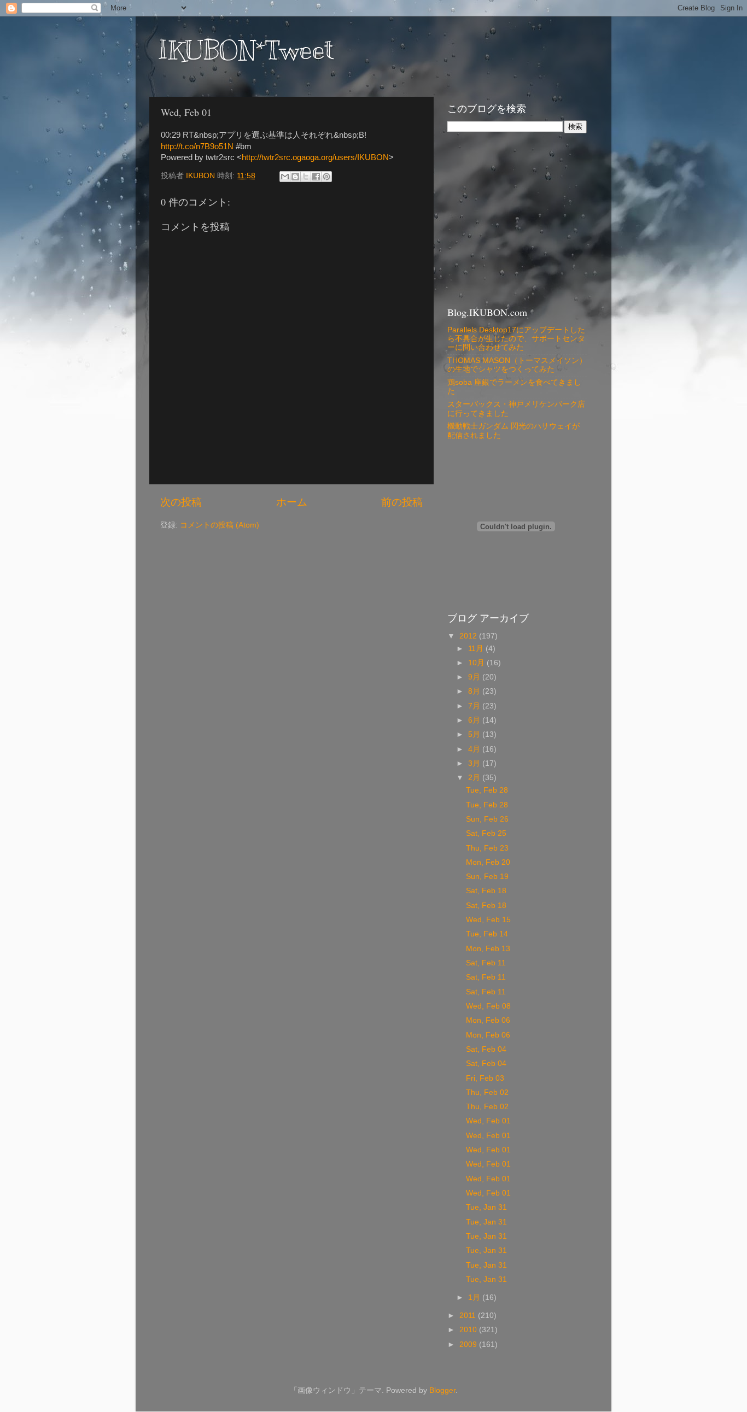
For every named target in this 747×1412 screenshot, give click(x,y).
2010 (469, 1330)
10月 (477, 663)
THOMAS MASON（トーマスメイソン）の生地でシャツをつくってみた (517, 364)
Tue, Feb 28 (487, 790)
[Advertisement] (515, 218)
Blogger (442, 1390)
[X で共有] (305, 176)
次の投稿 (181, 502)
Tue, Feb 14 (487, 934)
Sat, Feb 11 (486, 963)
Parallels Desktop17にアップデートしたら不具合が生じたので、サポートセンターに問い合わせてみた (516, 338)
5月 (475, 734)
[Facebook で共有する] (316, 176)
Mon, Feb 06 (488, 1020)
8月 (475, 691)
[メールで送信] (284, 176)
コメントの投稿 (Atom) (219, 525)
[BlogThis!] (295, 176)
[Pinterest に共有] (326, 176)
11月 (477, 649)
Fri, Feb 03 (485, 1078)
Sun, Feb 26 (487, 819)
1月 (475, 1297)
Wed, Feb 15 (488, 920)
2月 (475, 778)
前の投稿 (402, 502)
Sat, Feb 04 (486, 1049)
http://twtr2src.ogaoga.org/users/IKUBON (315, 157)
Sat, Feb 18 (486, 891)
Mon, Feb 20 (488, 862)
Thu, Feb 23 (487, 848)
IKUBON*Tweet (245, 50)
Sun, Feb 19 (487, 876)
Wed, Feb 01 (488, 1121)
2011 (468, 1315)
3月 (475, 763)
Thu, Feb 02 (487, 1092)
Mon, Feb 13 (488, 949)
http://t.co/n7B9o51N (197, 146)
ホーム (291, 502)
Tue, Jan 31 (486, 1207)
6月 (475, 720)
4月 (475, 749)
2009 (469, 1344)
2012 (469, 636)
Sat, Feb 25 (486, 833)
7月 (475, 706)
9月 (475, 677)
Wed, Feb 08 (488, 1006)
